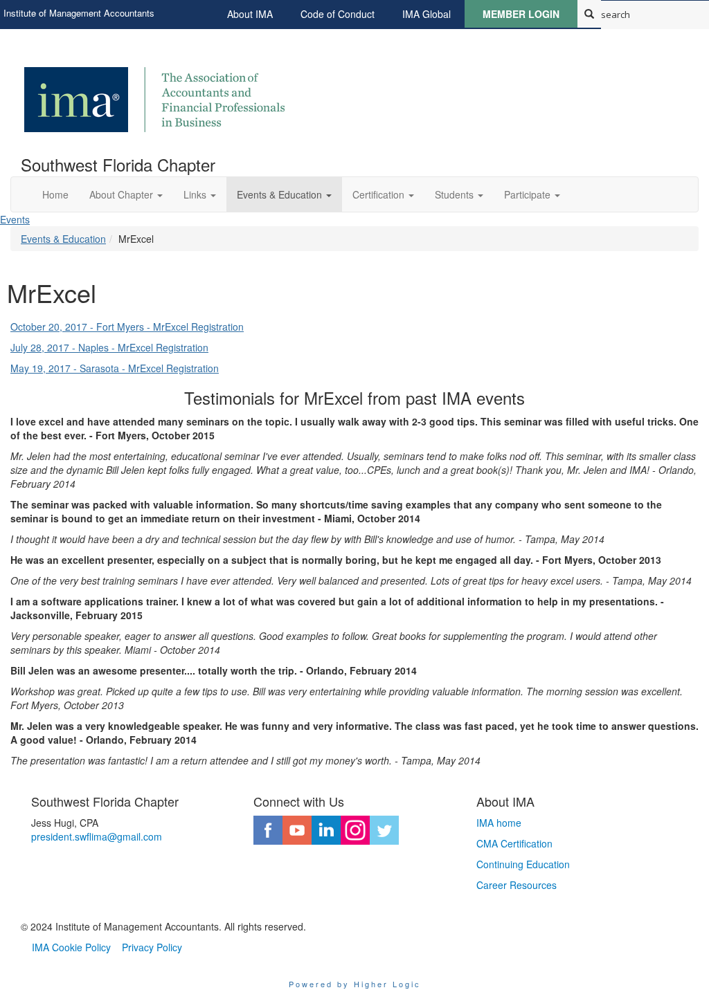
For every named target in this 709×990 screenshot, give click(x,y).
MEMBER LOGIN (521, 14)
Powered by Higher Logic (355, 983)
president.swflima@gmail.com (96, 836)
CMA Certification (514, 843)
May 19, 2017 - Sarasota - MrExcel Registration (114, 368)
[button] (126, 194)
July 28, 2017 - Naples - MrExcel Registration (109, 347)
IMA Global (426, 14)
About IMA (250, 14)
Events (15, 219)
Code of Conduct (337, 14)
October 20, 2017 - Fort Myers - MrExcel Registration (127, 326)
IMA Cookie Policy (71, 947)
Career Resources (516, 885)
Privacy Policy (152, 947)
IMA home (498, 822)
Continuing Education (523, 864)
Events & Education (63, 239)
